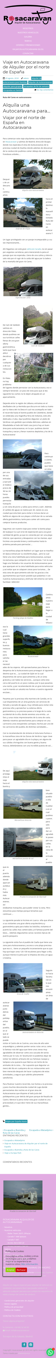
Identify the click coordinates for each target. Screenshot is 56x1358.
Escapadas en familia (13, 90)
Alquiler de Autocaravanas (40, 82)
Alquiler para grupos (13, 86)
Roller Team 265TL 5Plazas (19, 1233)
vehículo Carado (34, 249)
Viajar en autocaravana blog (28, 49)
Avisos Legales (10, 1304)
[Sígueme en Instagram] (31, 1344)
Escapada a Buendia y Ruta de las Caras (14, 1131)
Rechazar (21, 1269)
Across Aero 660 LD (16, 1243)
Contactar (28, 53)
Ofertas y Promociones (28, 45)
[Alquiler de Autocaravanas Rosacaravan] (28, 21)
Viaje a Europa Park (12, 1153)
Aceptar (10, 1269)
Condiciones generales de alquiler (19, 1300)
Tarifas (28, 41)
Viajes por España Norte (16, 1121)
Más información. (29, 1264)
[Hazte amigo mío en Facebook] (24, 1344)
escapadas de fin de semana (36, 86)
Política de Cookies (12, 1310)
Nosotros (28, 28)
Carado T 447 (13, 1239)
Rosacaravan (11, 141)
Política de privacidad (13, 1307)
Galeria (28, 36)
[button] (50, 1352)
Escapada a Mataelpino (40, 1130)
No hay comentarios (45, 89)
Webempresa (24, 1353)
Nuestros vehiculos (28, 32)
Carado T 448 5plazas (17, 1236)
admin (26, 78)
